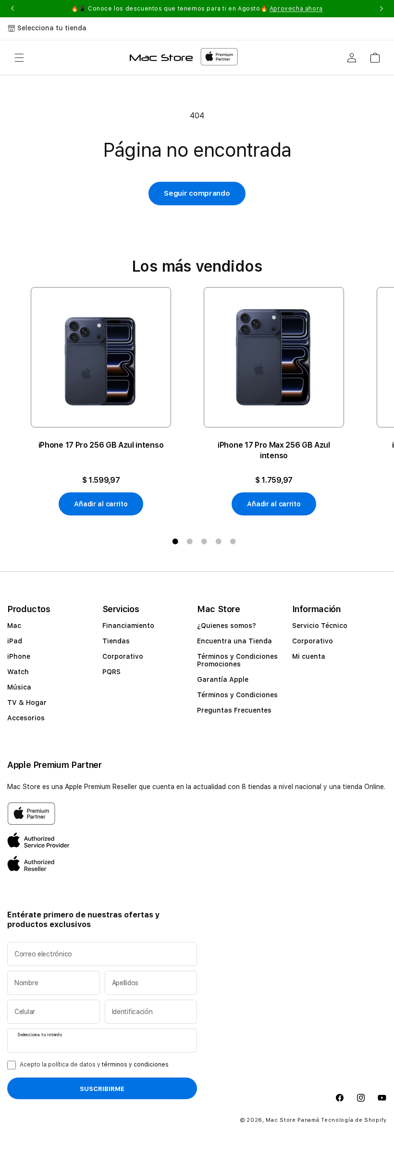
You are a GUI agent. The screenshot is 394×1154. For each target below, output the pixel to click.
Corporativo (122, 656)
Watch (18, 672)
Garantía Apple (222, 679)
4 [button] (218, 541)
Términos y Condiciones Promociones (237, 660)
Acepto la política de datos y (94, 1064)
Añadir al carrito (100, 504)
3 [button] (204, 541)
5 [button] (233, 541)
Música (19, 687)
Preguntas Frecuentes (234, 710)
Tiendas (116, 641)
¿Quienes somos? (226, 625)
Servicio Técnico (319, 625)
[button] (19, 57)
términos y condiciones (135, 1064)
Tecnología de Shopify (354, 1120)
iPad (14, 641)
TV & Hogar (27, 702)
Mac (14, 625)
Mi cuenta (308, 656)
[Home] (161, 57)
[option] (100, 401)
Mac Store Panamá (292, 1120)
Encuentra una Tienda (234, 641)
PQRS (111, 672)
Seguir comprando (197, 193)
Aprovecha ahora (296, 8)
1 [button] (175, 541)
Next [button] (381, 8)
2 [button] (190, 541)
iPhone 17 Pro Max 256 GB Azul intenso (274, 450)
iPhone (18, 656)
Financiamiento (128, 625)
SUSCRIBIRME (102, 1088)
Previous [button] (12, 8)
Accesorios (26, 718)
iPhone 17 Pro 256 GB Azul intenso (100, 445)
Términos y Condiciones (237, 695)
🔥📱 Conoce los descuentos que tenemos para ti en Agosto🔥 (197, 8)
